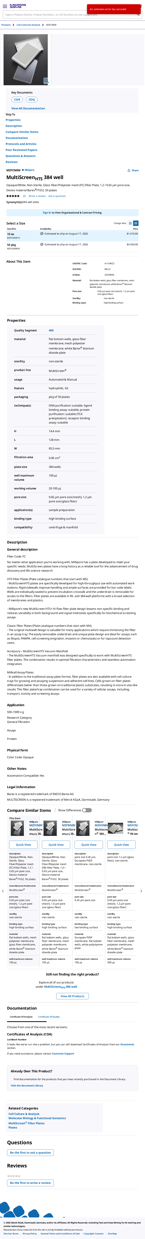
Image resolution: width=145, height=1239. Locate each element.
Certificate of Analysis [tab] (21, 1016)
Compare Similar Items (22, 132)
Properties (13, 120)
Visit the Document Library (27, 1085)
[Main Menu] (5, 6)
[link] (11, 1233)
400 (51, 330)
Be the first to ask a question (30, 1153)
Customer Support (63, 1053)
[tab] (9, 25)
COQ (32, 99)
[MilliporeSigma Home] (18, 6)
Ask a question (57, 196)
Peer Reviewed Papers (21, 150)
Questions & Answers (21, 156)
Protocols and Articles (21, 144)
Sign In (47, 212)
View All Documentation (28, 108)
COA (17, 99)
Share (135, 170)
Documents (127, 1044)
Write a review (37, 196)
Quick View (23, 845)
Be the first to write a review (32, 1183)
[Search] (138, 14)
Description (14, 126)
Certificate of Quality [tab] (49, 1016)
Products (6, 24)
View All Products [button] (72, 996)
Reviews (12, 162)
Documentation (17, 138)
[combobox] (72, 14)
